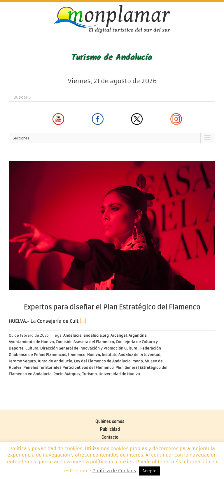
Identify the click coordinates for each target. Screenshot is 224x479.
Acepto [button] (149, 470)
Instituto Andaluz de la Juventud (131, 354)
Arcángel (119, 335)
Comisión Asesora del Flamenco (85, 342)
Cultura (31, 348)
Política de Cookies (114, 470)
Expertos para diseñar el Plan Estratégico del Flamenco (112, 307)
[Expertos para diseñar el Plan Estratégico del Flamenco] (112, 225)
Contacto (110, 437)
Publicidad (110, 429)
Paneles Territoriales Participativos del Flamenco (68, 367)
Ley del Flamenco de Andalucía (102, 361)
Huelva (93, 354)
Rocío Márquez (66, 374)
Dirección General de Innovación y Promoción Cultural (89, 348)
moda (137, 361)
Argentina (138, 335)
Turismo (89, 374)
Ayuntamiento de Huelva (31, 342)
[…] (83, 321)
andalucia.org (96, 335)
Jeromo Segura (22, 361)
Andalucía (72, 335)
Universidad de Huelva (119, 374)
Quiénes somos (109, 421)
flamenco (76, 354)
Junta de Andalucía (55, 361)
